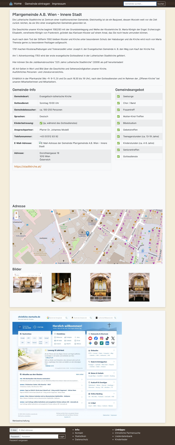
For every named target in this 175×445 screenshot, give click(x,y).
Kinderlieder (121, 439)
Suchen (161, 4)
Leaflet (158, 262)
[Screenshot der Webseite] (27, 283)
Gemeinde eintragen (37, 3)
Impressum (59, 3)
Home (17, 3)
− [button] (16, 217)
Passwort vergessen (19, 440)
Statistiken (80, 436)
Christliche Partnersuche (127, 433)
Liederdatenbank (123, 436)
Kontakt (79, 433)
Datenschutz (81, 439)
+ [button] (16, 213)
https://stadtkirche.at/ (27, 166)
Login (61, 436)
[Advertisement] (138, 184)
